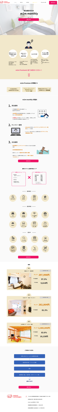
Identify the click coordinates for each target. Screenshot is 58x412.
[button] (29, 356)
